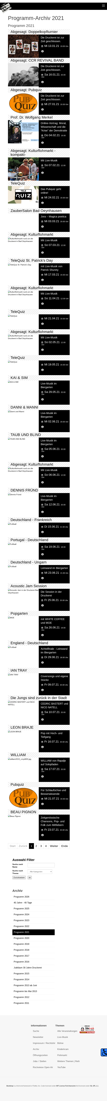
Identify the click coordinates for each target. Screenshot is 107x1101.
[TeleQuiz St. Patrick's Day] (19, 265)
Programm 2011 (21, 1003)
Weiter (54, 845)
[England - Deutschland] (12, 647)
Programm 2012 (21, 997)
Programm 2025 (21, 908)
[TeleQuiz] (23, 195)
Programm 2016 (21, 962)
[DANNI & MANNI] (16, 411)
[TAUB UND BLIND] (16, 439)
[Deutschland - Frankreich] (12, 524)
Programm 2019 (21, 944)
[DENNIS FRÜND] (14, 494)
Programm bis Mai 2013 (25, 991)
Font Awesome (70, 1086)
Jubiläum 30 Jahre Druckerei (28, 967)
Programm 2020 (21, 938)
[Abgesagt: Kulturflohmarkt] (23, 240)
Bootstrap (10, 1086)
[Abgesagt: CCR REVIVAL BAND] (23, 75)
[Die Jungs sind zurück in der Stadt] (23, 703)
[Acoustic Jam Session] (23, 591)
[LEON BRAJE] (14, 731)
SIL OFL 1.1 (94, 1086)
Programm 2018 (21, 950)
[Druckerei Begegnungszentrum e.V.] (6, 6)
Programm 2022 (21, 926)
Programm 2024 (21, 914)
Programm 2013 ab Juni (25, 985)
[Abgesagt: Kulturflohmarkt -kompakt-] (23, 169)
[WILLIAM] (19, 759)
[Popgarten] (11, 617)
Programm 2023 (21, 920)
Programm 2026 (21, 897)
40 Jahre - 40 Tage (23, 902)
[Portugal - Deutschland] (12, 544)
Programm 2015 (21, 973)
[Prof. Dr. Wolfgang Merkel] (23, 132)
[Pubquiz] (23, 798)
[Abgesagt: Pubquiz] (23, 103)
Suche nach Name (17, 865)
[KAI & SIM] (13, 382)
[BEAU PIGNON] (14, 816)
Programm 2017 (21, 956)
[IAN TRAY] (13, 674)
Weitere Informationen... (50, 52)
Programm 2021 (21, 932)
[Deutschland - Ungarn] (12, 566)
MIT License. (60, 1086)
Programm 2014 (21, 979)
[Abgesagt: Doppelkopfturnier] (23, 46)
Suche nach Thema (17, 872)
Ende (64, 845)
